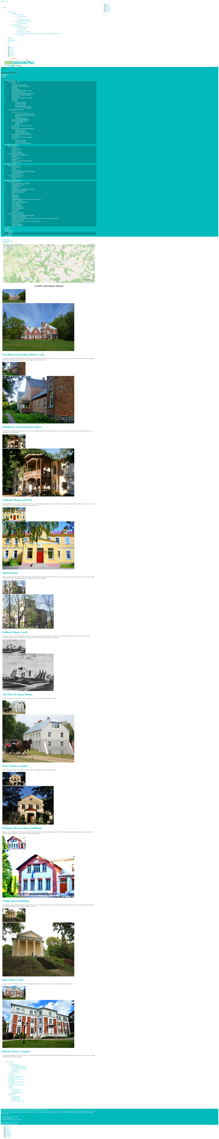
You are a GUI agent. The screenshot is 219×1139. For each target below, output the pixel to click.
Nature (11, 1088)
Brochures (11, 38)
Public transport (18, 192)
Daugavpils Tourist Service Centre (23, 21)
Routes (11, 1095)
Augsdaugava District (16, 25)
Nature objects (16, 1089)
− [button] (5, 249)
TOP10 (11, 1063)
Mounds (15, 1070)
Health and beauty (14, 1077)
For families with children (21, 95)
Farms (10, 1086)
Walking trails (16, 1098)
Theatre (11, 1073)
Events (8, 227)
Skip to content (5, 1)
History (20, 18)
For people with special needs (22, 98)
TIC (9, 42)
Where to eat (10, 164)
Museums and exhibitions (21, 86)
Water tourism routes (23, 143)
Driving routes (16, 1096)
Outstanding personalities (24, 19)
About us (10, 11)
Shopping (11, 1080)
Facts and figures (22, 16)
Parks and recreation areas (20, 1069)
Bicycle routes (16, 1099)
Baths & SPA (12, 1093)
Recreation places (17, 1092)
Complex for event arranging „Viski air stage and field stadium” (35, 218)
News (7, 229)
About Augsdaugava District (21, 26)
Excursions (21, 35)
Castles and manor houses (20, 1067)
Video (10, 234)
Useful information (13, 180)
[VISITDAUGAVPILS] (19, 66)
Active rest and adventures (22, 125)
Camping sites (16, 162)
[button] (31, 21)
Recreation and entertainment (17, 1079)
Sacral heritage (17, 1071)
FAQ (9, 37)
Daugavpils (14, 13)
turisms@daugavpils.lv (7, 1118)
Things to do (10, 80)
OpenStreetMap (91, 282)
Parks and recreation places (25, 115)
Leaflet (84, 282)
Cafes (14, 178)
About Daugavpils (19, 14)
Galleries (9, 231)
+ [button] (5, 246)
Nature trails (16, 1090)
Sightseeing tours (22, 23)
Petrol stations (17, 225)
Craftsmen (12, 1074)
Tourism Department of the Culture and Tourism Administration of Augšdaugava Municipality (37, 33)
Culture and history (14, 1064)
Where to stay (11, 145)
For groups (12, 1083)
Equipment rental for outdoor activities (26, 199)
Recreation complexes (20, 155)
